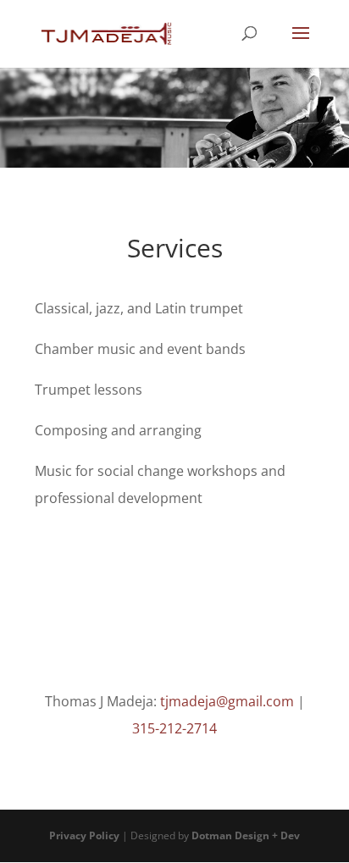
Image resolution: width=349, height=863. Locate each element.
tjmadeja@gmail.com (227, 701)
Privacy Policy (84, 835)
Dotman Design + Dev (245, 835)
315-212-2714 (174, 728)
